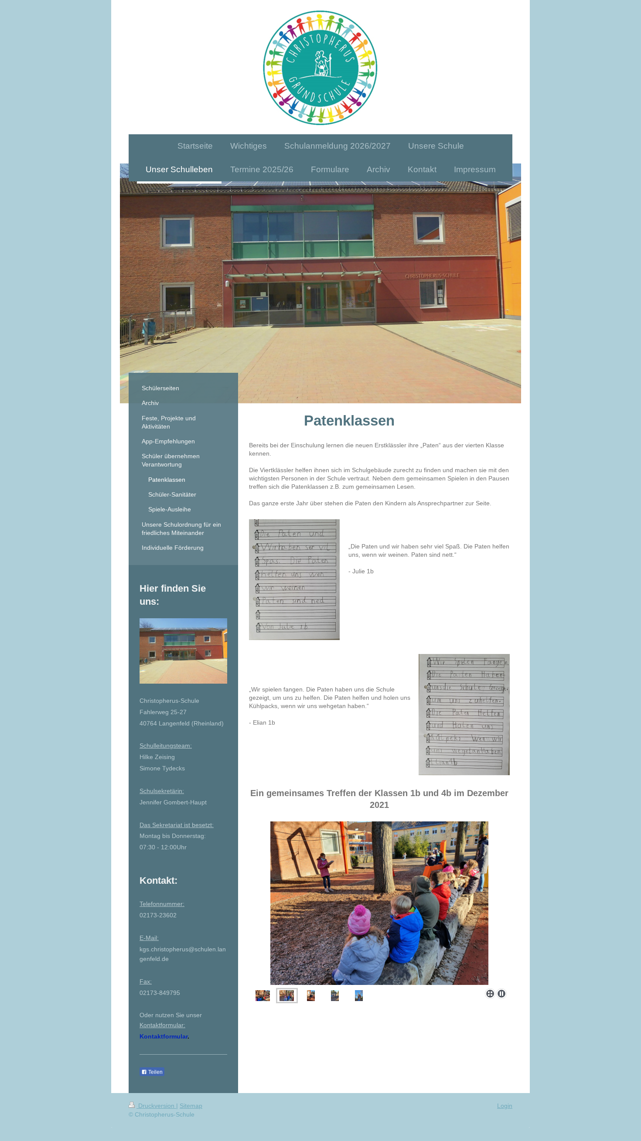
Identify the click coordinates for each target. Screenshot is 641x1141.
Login (504, 1105)
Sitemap (191, 1105)
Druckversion (156, 1105)
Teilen (155, 1072)
